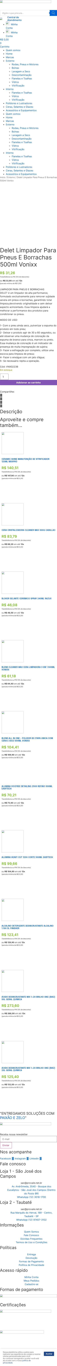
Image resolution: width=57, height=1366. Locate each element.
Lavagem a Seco (21, 71)
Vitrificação (18, 85)
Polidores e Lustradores (19, 103)
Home (9, 53)
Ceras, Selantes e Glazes (19, 106)
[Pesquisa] (53, 13)
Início (2, 177)
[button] (28, 395)
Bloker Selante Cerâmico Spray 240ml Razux (26, 599)
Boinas (15, 67)
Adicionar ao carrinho (28, 382)
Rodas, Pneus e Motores (25, 64)
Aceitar (49, 1354)
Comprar (6, 492)
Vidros (15, 82)
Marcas (10, 57)
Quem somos (13, 50)
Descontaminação (22, 74)
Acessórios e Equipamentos (21, 110)
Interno (10, 89)
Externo (10, 60)
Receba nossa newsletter (14, 1134)
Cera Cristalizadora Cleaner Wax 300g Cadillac (28, 530)
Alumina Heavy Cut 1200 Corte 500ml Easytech (27, 857)
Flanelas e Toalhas (22, 78)
